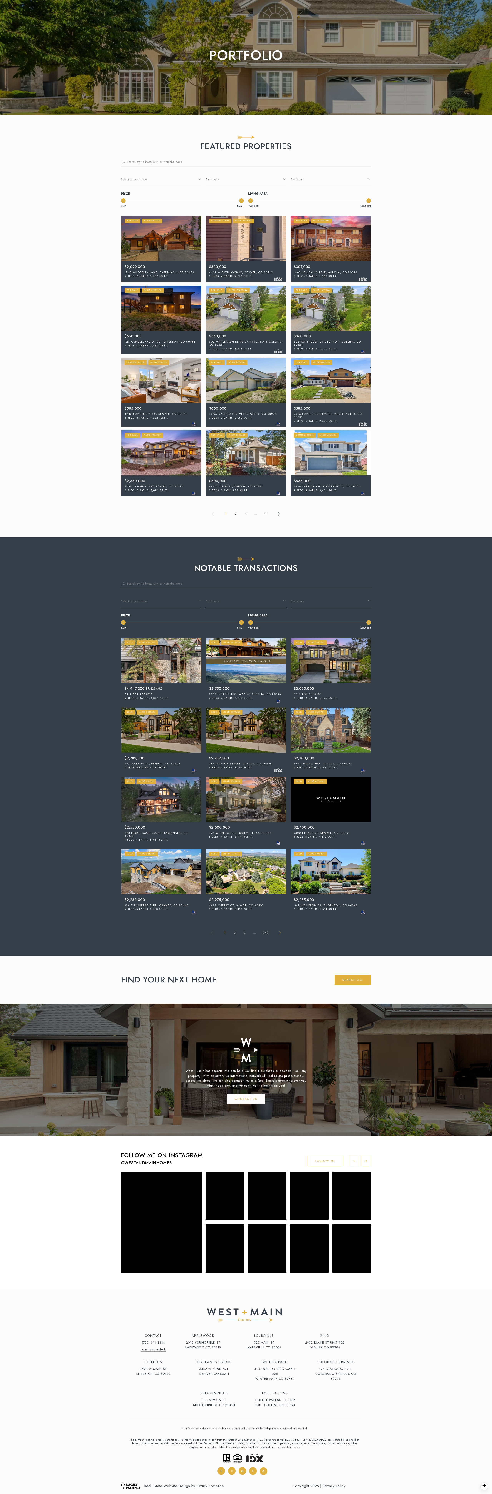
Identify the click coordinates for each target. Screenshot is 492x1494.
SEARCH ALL (352, 980)
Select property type (134, 179)
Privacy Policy (334, 1485)
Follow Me (325, 1161)
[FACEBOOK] (221, 1471)
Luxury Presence (210, 1485)
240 (266, 932)
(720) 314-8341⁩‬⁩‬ (153, 1342)
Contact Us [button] (246, 1099)
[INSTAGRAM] (232, 1471)
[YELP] (253, 1471)
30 (266, 514)
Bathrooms (212, 179)
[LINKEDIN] (242, 1471)
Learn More (293, 1447)
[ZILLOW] (263, 1471)
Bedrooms (297, 179)
